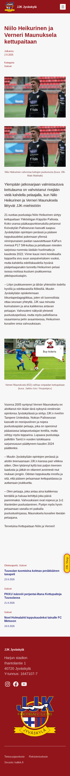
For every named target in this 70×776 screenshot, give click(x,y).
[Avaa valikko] (63, 7)
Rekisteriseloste (38, 756)
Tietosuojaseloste (14, 756)
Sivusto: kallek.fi (13, 762)
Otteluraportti (11, 565)
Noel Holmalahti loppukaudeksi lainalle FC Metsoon (33, 619)
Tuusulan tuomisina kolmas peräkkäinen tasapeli (31, 572)
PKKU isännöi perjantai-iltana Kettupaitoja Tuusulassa (33, 595)
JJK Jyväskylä (27, 6)
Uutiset (8, 66)
